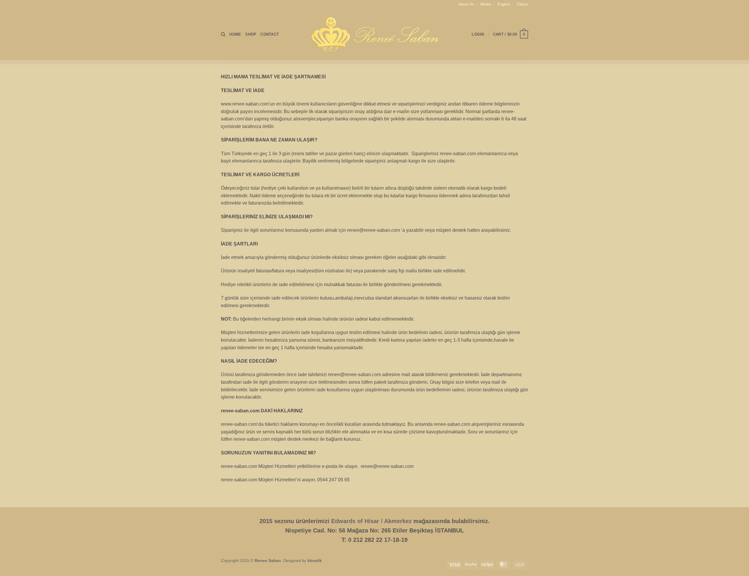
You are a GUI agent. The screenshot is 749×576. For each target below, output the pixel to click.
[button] (510, 34)
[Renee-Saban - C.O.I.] (374, 34)
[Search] (223, 34)
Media (485, 4)
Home (235, 34)
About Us (466, 4)
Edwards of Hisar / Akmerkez (371, 521)
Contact (269, 34)
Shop (250, 34)
